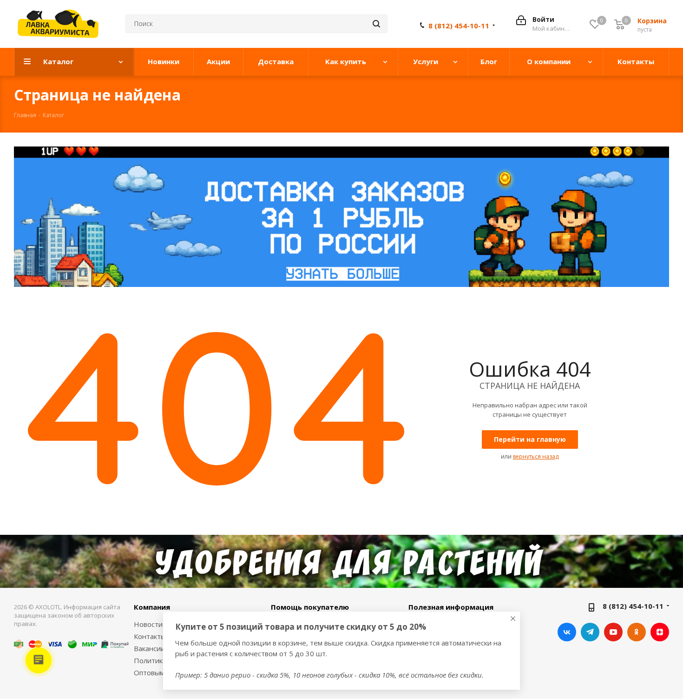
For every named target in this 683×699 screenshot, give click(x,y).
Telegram (590, 632)
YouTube (613, 632)
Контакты (150, 636)
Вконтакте (567, 632)
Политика (150, 660)
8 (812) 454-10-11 (458, 25)
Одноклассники (636, 632)
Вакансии (149, 648)
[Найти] (376, 23)
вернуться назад (535, 456)
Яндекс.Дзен (659, 632)
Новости (148, 624)
